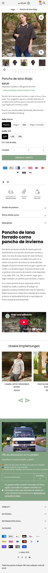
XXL (20, 136)
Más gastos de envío (27, 86)
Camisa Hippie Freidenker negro (17, 385)
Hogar (13, 9)
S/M (5, 136)
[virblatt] (24, 3)
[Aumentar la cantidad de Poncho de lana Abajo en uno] (43, 150)
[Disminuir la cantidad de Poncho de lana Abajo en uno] (14, 150)
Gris (24, 124)
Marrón (6, 124)
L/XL (13, 136)
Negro (16, 124)
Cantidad (5, 150)
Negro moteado (37, 124)
